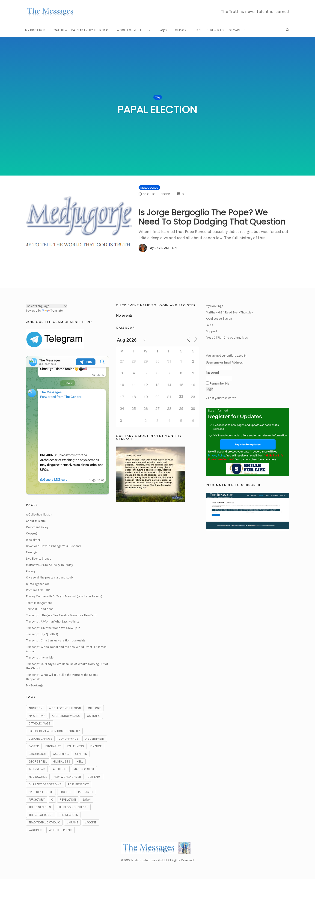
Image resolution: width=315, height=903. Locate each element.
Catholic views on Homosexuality (54, 731)
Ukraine (72, 822)
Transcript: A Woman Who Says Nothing (52, 621)
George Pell (38, 761)
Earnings (32, 552)
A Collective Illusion (134, 30)
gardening (61, 754)
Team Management (39, 603)
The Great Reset (41, 815)
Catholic (94, 716)
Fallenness (75, 746)
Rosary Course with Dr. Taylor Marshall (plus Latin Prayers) (64, 596)
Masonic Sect (84, 769)
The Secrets (68, 815)
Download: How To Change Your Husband (53, 546)
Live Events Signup (38, 558)
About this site (36, 521)
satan (86, 799)
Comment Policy (37, 527)
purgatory (37, 799)
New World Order (67, 776)
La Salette (59, 769)
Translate (57, 310)
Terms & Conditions (39, 609)
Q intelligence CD (37, 584)
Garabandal (37, 754)
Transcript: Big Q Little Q (42, 634)
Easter (34, 746)
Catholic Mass (40, 723)
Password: (213, 372)
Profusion (86, 792)
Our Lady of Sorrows (45, 784)
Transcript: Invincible (39, 657)
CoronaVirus (68, 738)
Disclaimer (33, 540)
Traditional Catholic (44, 822)
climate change (40, 738)
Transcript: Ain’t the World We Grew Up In (53, 628)
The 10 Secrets (40, 807)
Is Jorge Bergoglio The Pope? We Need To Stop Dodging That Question (212, 217)
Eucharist (53, 746)
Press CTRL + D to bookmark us (221, 30)
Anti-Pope (94, 708)
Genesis (81, 754)
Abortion (36, 708)
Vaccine (90, 822)
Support (181, 30)
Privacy (30, 571)
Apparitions (37, 716)
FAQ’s (163, 30)
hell (80, 761)
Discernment (94, 738)
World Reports (60, 830)
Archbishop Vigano (66, 716)
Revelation (68, 799)
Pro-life (66, 792)
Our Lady (94, 776)
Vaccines (35, 830)
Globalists (61, 761)
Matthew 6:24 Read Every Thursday (81, 30)
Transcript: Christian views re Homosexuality (55, 640)
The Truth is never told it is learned (255, 11)
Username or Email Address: (225, 362)
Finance (96, 746)
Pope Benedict (78, 784)
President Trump (41, 792)
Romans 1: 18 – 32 (38, 590)
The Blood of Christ (72, 807)
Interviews (37, 769)
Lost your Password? (222, 398)
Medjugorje (149, 187)
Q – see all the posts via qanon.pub (49, 577)
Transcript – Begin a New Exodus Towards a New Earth (61, 615)
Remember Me (219, 383)
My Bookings (35, 30)
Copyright (32, 533)
